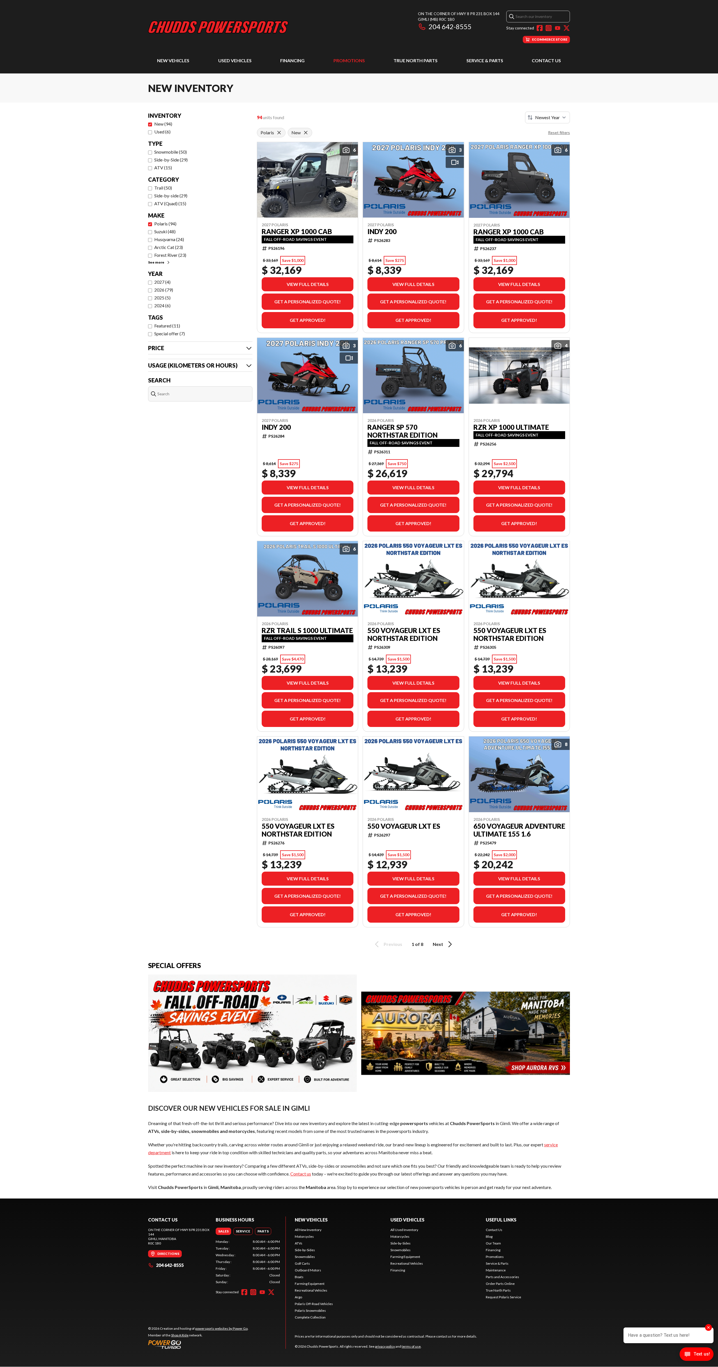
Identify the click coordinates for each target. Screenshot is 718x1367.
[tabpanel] (248, 1261)
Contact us (300, 1173)
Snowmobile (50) (170, 151)
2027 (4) (162, 282)
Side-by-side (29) (170, 195)
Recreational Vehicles (311, 1290)
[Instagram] (548, 28)
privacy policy (385, 1346)
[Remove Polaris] (279, 132)
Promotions (349, 60)
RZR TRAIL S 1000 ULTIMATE (307, 630)
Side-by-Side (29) (171, 159)
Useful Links (501, 1219)
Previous (393, 944)
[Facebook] (539, 28)
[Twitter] (566, 28)
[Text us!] (696, 1354)
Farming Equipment (310, 1283)
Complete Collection (310, 1317)
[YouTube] (557, 28)
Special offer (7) (169, 333)
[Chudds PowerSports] (218, 27)
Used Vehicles (235, 60)
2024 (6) (162, 305)
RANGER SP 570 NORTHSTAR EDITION (402, 431)
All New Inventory (308, 1230)
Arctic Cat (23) (168, 247)
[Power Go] (198, 1344)
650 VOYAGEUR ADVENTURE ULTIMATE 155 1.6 (519, 830)
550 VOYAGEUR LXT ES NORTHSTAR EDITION (403, 634)
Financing (292, 60)
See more (156, 262)
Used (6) (162, 131)
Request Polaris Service (503, 1297)
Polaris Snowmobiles (310, 1310)
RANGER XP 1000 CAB (297, 231)
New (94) (163, 123)
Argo (298, 1297)
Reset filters (559, 132)
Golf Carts (302, 1263)
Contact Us (546, 60)
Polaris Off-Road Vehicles (314, 1304)
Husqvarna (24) (169, 239)
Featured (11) (167, 325)
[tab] (223, 1231)
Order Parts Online (500, 1283)
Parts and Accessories (502, 1277)
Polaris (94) (165, 223)
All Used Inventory (404, 1230)
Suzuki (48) (165, 231)
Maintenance (496, 1270)
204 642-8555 (450, 26)
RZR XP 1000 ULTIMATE (511, 427)
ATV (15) (163, 167)
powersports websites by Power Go (221, 1328)
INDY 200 (382, 231)
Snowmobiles (305, 1257)
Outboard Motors (308, 1270)
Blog (489, 1236)
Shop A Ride (179, 1335)
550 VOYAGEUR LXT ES (403, 826)
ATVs (298, 1243)
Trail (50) (163, 187)
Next (438, 944)
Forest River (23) (170, 255)
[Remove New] (306, 132)
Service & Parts (484, 60)
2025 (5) (162, 297)
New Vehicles (173, 60)
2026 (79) (163, 289)
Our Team (493, 1243)
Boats (299, 1277)
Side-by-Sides (305, 1250)
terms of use (411, 1346)
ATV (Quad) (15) (170, 203)
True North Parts (415, 60)
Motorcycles (304, 1236)
